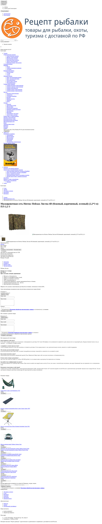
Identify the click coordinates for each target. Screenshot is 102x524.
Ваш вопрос (4, 324)
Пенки (8, 66)
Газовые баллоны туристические (15, 85)
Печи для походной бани (13, 78)
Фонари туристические (9, 117)
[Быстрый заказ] (7, 411)
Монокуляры (10, 106)
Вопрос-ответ (7, 264)
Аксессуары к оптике (12, 115)
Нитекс (2, 244)
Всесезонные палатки (12, 58)
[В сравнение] (10, 411)
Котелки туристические (13, 93)
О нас (5, 188)
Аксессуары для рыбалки (10, 180)
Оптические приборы (9, 133)
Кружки (9, 97)
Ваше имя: (3, 296)
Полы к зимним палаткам (13, 173)
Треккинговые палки (9, 124)
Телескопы (9, 140)
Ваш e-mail (3, 322)
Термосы (9, 100)
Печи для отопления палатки (14, 77)
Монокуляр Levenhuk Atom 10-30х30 (10, 461)
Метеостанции (10, 136)
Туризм (5, 53)
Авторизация (7, 13)
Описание (6, 261)
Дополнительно (5, 501)
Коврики (6, 65)
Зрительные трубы (11, 105)
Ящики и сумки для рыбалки (11, 179)
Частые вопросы (8, 265)
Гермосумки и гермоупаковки (11, 116)
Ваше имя (3, 319)
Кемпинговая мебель (9, 70)
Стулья (8, 73)
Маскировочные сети (9, 121)
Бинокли (9, 104)
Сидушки (9, 69)
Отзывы (6, 263)
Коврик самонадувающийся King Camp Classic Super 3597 (15, 408)
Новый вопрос (4, 317)
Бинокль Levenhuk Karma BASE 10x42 (10, 455)
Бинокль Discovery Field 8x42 (8, 477)
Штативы (9, 112)
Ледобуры (6, 177)
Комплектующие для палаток (14, 62)
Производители (8, 498)
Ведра (8, 101)
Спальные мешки (8, 64)
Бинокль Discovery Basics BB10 (9, 466)
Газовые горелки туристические (15, 86)
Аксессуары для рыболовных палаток (13, 169)
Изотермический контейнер (11, 120)
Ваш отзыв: (3, 298)
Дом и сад (6, 132)
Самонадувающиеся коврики (14, 68)
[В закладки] (8, 411)
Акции (5, 189)
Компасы (6, 125)
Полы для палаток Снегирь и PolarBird (16, 172)
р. (3, 4)
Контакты (6, 193)
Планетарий (10, 139)
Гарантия (6, 495)
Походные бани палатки (13, 60)
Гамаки (5, 128)
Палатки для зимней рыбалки (11, 168)
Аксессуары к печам (12, 81)
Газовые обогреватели (12, 88)
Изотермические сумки (9, 119)
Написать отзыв (4, 294)
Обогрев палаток (8, 76)
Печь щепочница (11, 80)
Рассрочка (6, 192)
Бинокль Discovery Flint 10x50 (8, 472)
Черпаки (9, 181)
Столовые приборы (12, 96)
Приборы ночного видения (13, 109)
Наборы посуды (11, 98)
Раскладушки (10, 72)
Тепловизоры (10, 110)
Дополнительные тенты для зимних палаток (18, 175)
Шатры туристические (12, 57)
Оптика (5, 102)
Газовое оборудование (9, 84)
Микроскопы (10, 137)
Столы (8, 74)
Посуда (5, 92)
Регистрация (7, 15)
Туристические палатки (10, 54)
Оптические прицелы (12, 108)
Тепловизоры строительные (14, 141)
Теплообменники (11, 82)
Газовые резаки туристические (14, 90)
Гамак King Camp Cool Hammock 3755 (10, 390)
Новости (6, 503)
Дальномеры (10, 135)
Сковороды (9, 94)
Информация (4, 489)
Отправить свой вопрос (6, 335)
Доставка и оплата (8, 191)
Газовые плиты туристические (14, 89)
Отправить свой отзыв (6, 311)
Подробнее (6, 131)
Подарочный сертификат (10, 506)
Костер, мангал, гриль (9, 143)
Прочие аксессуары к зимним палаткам (17, 176)
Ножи (5, 123)
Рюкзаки (6, 127)
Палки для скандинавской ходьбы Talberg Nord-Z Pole (14, 450)
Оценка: (3, 306)
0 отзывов (3, 251)
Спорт (5, 183)
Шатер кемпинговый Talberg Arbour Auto (11, 444)
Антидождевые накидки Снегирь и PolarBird (18, 171)
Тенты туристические (12, 61)
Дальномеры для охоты (12, 113)
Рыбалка (6, 167)
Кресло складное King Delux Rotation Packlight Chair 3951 (15, 426)
